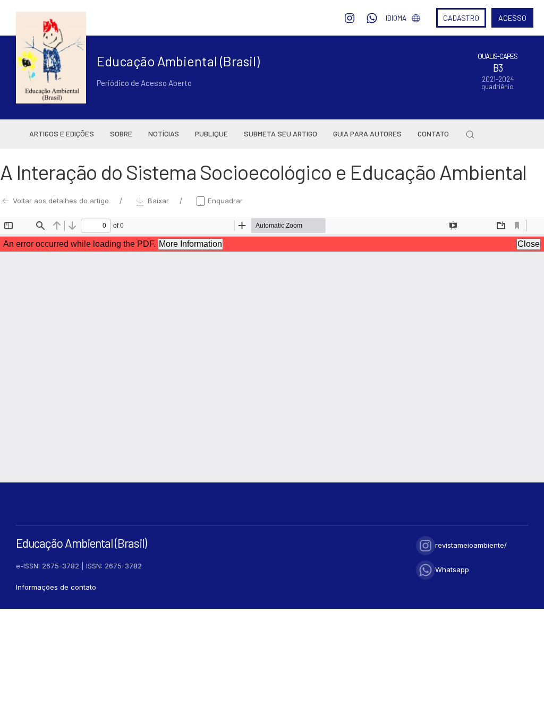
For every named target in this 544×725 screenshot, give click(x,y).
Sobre (121, 133)
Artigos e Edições (61, 133)
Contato (433, 133)
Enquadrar (224, 200)
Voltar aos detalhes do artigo (61, 200)
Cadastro (461, 17)
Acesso (512, 17)
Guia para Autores (367, 133)
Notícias (163, 133)
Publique (211, 133)
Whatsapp (452, 569)
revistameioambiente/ (471, 545)
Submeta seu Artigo (280, 133)
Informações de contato (56, 587)
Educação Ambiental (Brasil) (178, 61)
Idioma (396, 18)
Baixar (158, 200)
